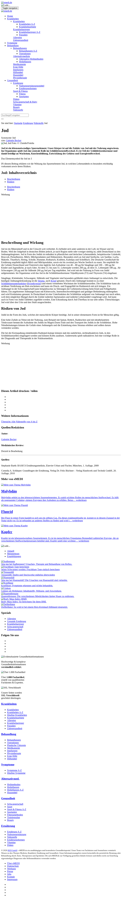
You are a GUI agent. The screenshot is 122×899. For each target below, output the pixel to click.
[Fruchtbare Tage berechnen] (15, 567)
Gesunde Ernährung (16, 621)
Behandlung (13, 45)
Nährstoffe (18, 110)
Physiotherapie (20, 77)
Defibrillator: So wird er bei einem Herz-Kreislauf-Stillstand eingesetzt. (34, 607)
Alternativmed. (10, 778)
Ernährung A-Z (14, 831)
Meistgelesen (13, 553)
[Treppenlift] (7, 572)
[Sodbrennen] (8, 561)
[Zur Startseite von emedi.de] (6, 2)
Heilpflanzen (25, 61)
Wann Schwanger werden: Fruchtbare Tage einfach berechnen (30, 569)
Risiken (10, 181)
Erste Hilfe (18, 67)
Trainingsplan (13, 817)
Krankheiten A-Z (27, 24)
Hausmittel (18, 75)
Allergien (17, 37)
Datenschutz (13, 866)
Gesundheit (12, 80)
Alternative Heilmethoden (31, 59)
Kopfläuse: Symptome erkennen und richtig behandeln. (27, 585)
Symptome (12, 43)
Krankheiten (13, 18)
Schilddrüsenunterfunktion (13, 283)
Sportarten (24, 96)
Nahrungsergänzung (16, 834)
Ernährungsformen (28, 88)
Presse (10, 871)
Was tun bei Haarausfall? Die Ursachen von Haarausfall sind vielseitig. (34, 580)
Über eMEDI (13, 863)
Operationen (25, 53)
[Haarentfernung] (9, 593)
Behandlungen (20, 48)
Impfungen (18, 69)
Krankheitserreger (21, 29)
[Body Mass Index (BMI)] (14, 599)
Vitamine (17, 104)
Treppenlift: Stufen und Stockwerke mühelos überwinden (28, 575)
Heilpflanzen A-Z (15, 790)
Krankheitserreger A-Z (29, 32)
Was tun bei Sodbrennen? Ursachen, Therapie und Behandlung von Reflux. (36, 564)
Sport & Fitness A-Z (16, 809)
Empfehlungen (14, 556)
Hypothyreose (34, 283)
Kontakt (11, 876)
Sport (9, 806)
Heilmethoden (13, 784)
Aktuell (10, 551)
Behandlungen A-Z (28, 51)
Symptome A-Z (14, 770)
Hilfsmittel (18, 72)
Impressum (12, 879)
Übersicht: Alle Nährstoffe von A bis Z (19, 421)
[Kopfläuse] (7, 583)
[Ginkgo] (6, 588)
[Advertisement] (61, 217)
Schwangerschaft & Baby (25, 102)
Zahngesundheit (20, 40)
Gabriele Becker (9, 439)
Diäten (16, 99)
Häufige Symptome (16, 773)
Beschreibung (13, 179)
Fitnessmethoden (15, 814)
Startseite (18, 123)
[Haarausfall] (7, 577)
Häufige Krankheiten (17, 715)
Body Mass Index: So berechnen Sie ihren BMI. (23, 601)
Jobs (9, 874)
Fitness (22, 94)
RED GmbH (12, 850)
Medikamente (19, 64)
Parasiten (23, 35)
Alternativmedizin (21, 56)
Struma (41, 281)
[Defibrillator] (8, 604)
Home (10, 16)
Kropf (53, 281)
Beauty (16, 107)
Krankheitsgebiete (27, 26)
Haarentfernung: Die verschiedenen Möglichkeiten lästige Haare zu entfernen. (37, 596)
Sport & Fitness (20, 91)
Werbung (11, 868)
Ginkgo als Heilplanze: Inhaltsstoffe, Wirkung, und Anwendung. (31, 591)
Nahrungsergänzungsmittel (31, 85)
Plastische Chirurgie (16, 745)
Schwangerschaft (15, 626)
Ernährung (18, 83)
